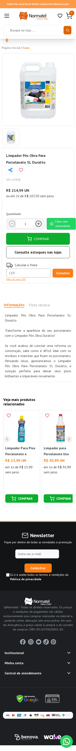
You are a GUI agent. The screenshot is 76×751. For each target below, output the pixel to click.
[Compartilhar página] (10, 170)
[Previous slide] (7, 439)
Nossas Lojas (61, 3)
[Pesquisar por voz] (7, 41)
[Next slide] (69, 439)
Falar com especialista (62, 224)
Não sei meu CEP (16, 279)
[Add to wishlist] (21, 170)
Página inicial (11, 48)
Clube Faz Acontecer (19, 3)
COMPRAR (41, 239)
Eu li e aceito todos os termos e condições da (39, 577)
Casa (26, 48)
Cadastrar (38, 568)
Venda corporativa (42, 3)
